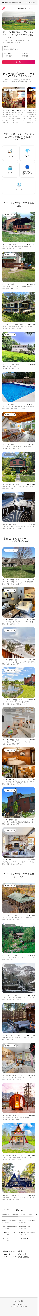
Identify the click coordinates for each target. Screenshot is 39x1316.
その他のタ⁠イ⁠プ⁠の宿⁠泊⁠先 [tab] (10, 1214)
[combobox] (19, 49)
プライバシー (15, 1306)
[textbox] (10, 56)
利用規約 (24, 1306)
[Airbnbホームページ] (3, 8)
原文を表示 (31, 2)
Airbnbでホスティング (26, 8)
